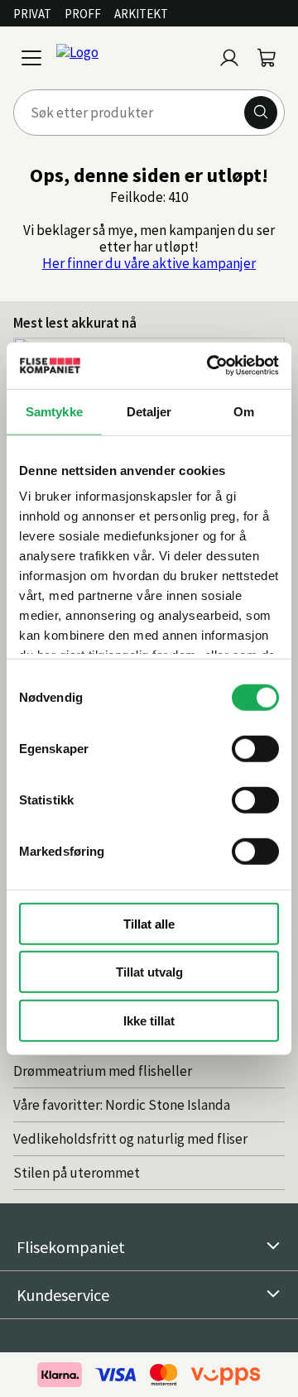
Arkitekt (141, 14)
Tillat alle (149, 923)
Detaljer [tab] (149, 411)
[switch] (255, 748)
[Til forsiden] (130, 58)
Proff (83, 14)
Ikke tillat (149, 1020)
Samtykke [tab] (54, 411)
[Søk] (260, 112)
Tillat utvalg (149, 972)
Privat (32, 14)
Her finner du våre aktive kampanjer (149, 263)
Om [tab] (243, 411)
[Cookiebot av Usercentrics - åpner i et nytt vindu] (210, 366)
